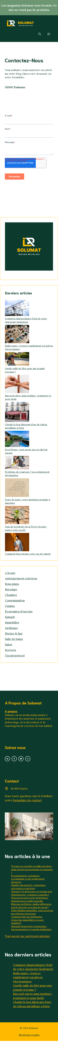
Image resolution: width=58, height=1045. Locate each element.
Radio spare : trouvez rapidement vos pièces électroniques (28, 977)
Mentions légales (29, 1034)
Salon (8, 644)
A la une (10, 573)
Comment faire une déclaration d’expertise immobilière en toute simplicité (27, 920)
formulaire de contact (27, 800)
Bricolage (11, 589)
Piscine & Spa (13, 633)
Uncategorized (15, 655)
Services (10, 650)
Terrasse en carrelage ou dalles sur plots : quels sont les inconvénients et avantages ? (32, 869)
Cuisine (10, 606)
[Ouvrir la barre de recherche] (39, 34)
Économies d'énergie (19, 611)
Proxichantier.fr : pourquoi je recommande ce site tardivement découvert (27, 879)
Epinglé (10, 617)
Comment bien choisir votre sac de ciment (28, 553)
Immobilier (12, 622)
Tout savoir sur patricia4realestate (27, 936)
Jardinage (11, 628)
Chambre (11, 595)
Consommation (15, 600)
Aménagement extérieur (21, 578)
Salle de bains (14, 639)
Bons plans (12, 584)
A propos (11, 711)
